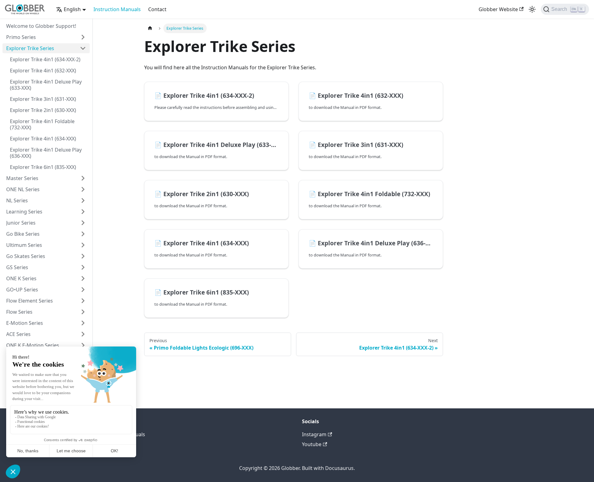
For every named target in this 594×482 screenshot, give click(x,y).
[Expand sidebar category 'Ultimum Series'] (83, 245)
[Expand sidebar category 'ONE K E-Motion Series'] (83, 345)
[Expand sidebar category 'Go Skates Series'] (83, 256)
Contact (157, 9)
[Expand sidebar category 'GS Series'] (83, 267)
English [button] (72, 9)
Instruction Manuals (117, 9)
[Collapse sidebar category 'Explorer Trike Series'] (83, 48)
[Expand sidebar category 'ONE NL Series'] (83, 189)
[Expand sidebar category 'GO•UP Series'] (83, 290)
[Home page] (150, 28)
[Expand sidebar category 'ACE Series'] (83, 334)
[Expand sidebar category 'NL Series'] (83, 200)
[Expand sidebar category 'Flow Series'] (83, 312)
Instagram (314, 434)
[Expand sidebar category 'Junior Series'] (83, 223)
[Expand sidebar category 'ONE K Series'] (83, 278)
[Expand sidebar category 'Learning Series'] (83, 212)
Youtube (311, 444)
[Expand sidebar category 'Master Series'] (83, 178)
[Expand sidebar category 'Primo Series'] (83, 37)
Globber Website (498, 9)
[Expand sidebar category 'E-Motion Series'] (83, 323)
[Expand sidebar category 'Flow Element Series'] (83, 301)
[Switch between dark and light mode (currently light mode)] (532, 9)
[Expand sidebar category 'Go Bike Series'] (83, 234)
